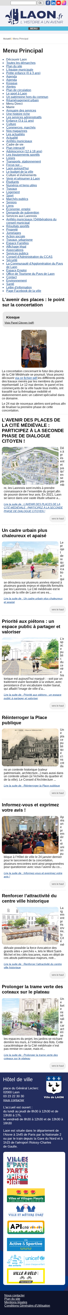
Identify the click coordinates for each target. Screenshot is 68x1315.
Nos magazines (16, 131)
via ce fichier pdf (26, 378)
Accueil (7, 38)
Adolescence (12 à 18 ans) (24, 151)
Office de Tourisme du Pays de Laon (30, 273)
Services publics (17, 253)
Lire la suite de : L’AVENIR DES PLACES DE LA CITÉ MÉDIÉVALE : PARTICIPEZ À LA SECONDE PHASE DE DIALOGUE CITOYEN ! (33, 508)
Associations (14, 250)
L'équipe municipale (19, 69)
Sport (9, 195)
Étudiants (12, 182)
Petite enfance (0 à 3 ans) (23, 73)
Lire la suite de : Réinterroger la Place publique (32, 785)
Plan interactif (15, 148)
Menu (34, 28)
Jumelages (13, 233)
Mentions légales (15, 1302)
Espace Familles (17, 243)
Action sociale (15, 236)
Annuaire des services (21, 110)
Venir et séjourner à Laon (23, 178)
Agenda (11, 76)
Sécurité (11, 260)
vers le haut (58, 518)
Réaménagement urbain (22, 100)
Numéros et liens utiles (21, 185)
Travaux (11, 188)
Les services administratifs (24, 117)
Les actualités (15, 134)
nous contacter (13, 1100)
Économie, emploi (18, 209)
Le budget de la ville (19, 171)
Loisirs (10, 158)
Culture (11, 124)
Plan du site (14, 66)
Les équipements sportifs (23, 154)
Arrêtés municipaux (19, 141)
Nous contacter (14, 1295)
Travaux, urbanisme (19, 239)
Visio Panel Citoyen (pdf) (19, 322)
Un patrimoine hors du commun (27, 96)
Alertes (11, 86)
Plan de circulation (18, 90)
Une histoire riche (18, 113)
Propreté (12, 229)
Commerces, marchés (21, 127)
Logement (13, 192)
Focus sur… (14, 165)
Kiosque (11, 83)
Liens (10, 205)
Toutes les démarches (21, 62)
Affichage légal (16, 246)
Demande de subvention (22, 212)
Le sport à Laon (16, 93)
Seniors (11, 202)
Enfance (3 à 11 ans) (20, 120)
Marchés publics (17, 199)
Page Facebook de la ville (23, 290)
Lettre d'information (19, 287)
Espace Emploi (16, 270)
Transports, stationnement (23, 161)
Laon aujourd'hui (17, 168)
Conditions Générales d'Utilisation (27, 1305)
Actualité (12, 137)
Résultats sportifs (17, 226)
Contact (11, 277)
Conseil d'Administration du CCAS (29, 256)
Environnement (16, 280)
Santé (10, 284)
